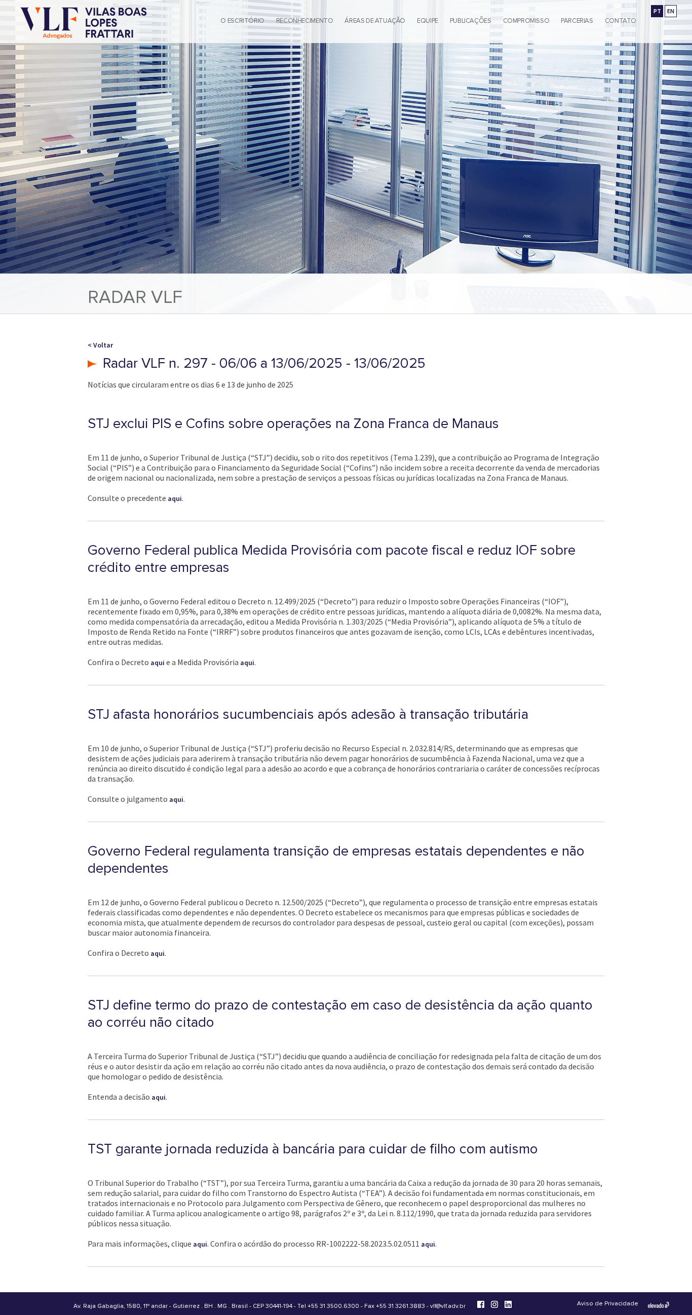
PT (657, 11)
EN (670, 11)
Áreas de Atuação (374, 21)
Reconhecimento (304, 21)
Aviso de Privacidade (607, 1303)
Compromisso (526, 21)
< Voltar (100, 345)
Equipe (427, 21)
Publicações (470, 21)
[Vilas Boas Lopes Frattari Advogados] (83, 24)
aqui (175, 498)
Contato (620, 21)
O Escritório (242, 21)
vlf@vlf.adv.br (448, 1306)
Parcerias (577, 21)
